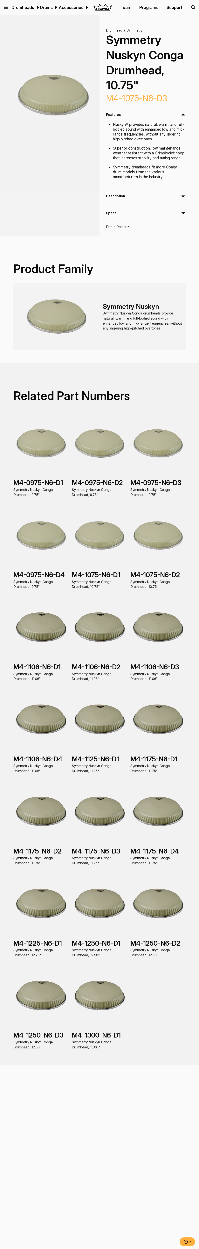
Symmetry (134, 30)
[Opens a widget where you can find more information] (187, 1242)
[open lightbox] (53, 95)
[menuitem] (37, 7)
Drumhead (114, 30)
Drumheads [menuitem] (23, 7)
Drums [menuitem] (46, 7)
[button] (6, 7)
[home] (102, 7)
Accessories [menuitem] (71, 7)
